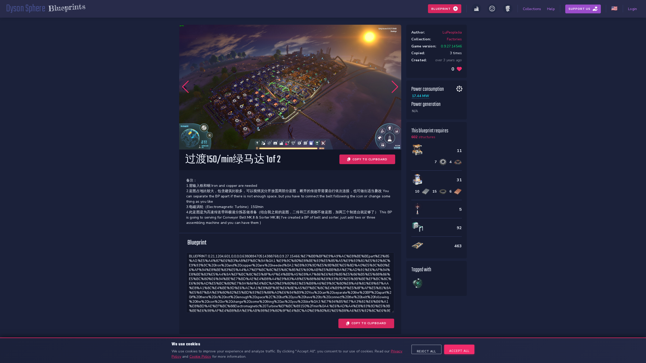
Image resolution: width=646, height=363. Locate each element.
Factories (454, 39)
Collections (532, 9)
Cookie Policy (200, 356)
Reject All (426, 351)
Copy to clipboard (370, 159)
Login (632, 9)
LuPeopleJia (452, 32)
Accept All (459, 351)
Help (551, 9)
